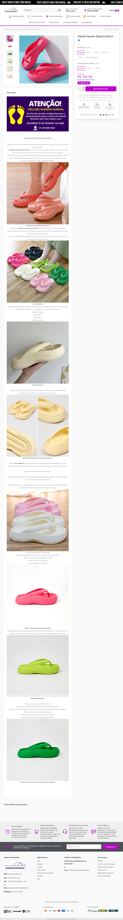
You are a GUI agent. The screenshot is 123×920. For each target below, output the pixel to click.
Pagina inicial (7, 29)
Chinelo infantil (75, 16)
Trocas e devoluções (104, 876)
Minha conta (70, 11)
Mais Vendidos (91, 16)
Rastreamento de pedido (45, 873)
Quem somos (41, 870)
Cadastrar (110, 847)
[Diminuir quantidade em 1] (83, 90)
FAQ (38, 879)
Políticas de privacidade (105, 867)
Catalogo (40, 864)
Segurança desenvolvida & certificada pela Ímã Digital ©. (61, 919)
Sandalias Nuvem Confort (36, 22)
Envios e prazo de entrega (106, 864)
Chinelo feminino (36, 16)
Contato (39, 867)
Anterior (107, 29)
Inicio (39, 861)
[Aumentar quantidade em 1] (83, 88)
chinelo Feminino (17, 29)
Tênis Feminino (54, 22)
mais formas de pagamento (87, 79)
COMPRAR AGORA (102, 89)
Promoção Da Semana (70, 22)
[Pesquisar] (59, 10)
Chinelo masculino (18, 16)
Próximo (115, 29)
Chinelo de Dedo (105, 16)
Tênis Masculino (87, 22)
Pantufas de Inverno (56, 16)
